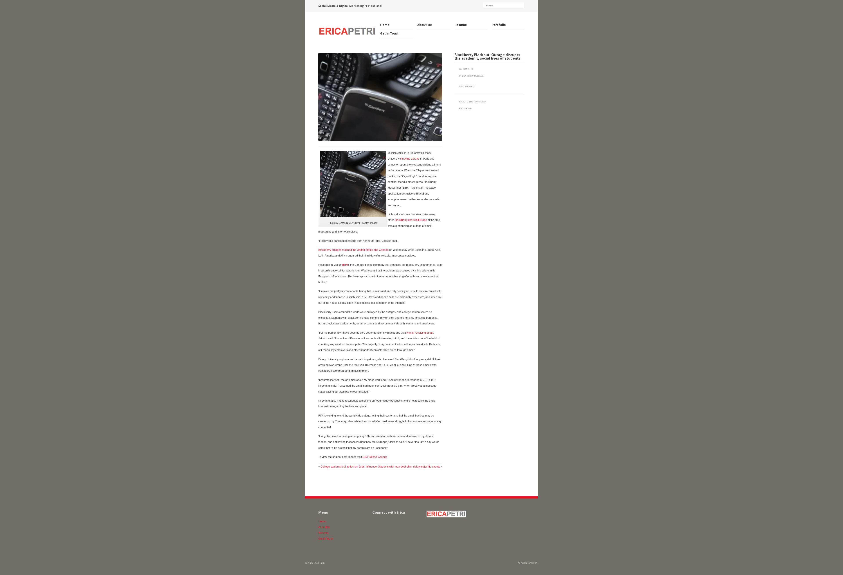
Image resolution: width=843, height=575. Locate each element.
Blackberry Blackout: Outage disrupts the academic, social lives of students (487, 56)
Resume (461, 25)
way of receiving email (420, 332)
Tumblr (395, 522)
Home (384, 25)
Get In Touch (389, 33)
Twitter (404, 522)
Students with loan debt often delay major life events (409, 466)
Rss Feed (375, 522)
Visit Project (467, 87)
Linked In (385, 522)
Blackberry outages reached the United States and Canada (353, 249)
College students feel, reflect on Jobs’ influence (349, 466)
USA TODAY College (374, 457)
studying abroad (410, 158)
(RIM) (345, 264)
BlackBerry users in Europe (410, 220)
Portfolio (499, 25)
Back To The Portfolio (472, 102)
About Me (424, 25)
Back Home (465, 108)
